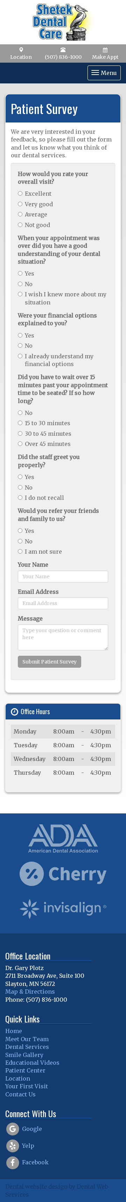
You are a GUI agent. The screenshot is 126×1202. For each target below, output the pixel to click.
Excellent (38, 193)
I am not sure (43, 551)
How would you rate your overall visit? (53, 177)
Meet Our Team (27, 1039)
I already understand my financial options (59, 360)
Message (30, 618)
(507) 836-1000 (63, 57)
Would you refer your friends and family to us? (58, 514)
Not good (37, 224)
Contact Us (20, 1094)
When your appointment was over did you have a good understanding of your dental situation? (59, 249)
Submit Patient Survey (49, 662)
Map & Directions (30, 991)
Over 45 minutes (48, 443)
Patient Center (25, 1070)
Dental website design (36, 1186)
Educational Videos (32, 1062)
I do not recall (44, 497)
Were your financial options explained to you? (57, 319)
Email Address (38, 591)
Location (21, 57)
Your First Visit (26, 1086)
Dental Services (27, 1046)
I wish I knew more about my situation (65, 298)
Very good (39, 204)
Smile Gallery (24, 1054)
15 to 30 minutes (47, 423)
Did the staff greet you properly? (49, 460)
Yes (29, 273)
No (29, 284)
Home (13, 1030)
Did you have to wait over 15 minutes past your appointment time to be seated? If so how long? (63, 388)
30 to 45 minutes (48, 433)
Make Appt (105, 57)
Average (36, 214)
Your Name (33, 564)
